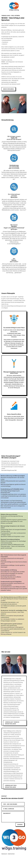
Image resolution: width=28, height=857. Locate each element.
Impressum (4, 854)
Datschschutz (11, 854)
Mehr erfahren (8, 89)
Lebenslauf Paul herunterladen (11, 786)
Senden (20, 824)
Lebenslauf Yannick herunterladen (12, 722)
